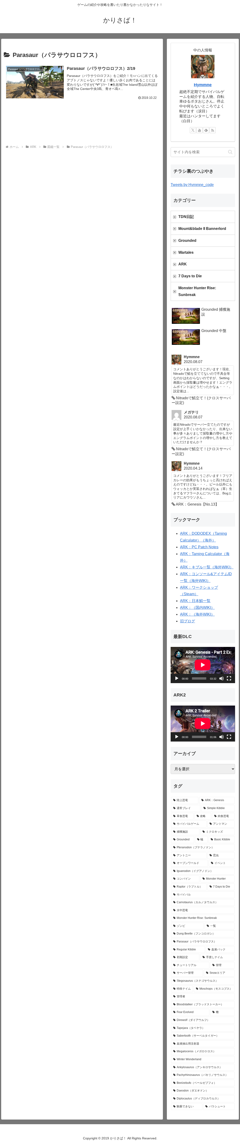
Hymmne (203, 84)
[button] (230, 152)
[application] (203, 665)
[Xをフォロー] (193, 130)
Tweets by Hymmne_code (192, 185)
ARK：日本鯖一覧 (195, 601)
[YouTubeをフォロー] (199, 130)
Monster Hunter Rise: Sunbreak (197, 291)
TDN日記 (186, 217)
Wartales (186, 252)
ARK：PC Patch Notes (199, 547)
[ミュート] (221, 678)
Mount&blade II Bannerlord (202, 229)
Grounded (187, 241)
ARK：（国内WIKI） (197, 608)
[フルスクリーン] (229, 678)
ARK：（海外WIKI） (197, 614)
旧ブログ (187, 621)
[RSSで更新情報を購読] (213, 130)
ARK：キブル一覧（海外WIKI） (206, 567)
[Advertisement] (82, 126)
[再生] (176, 678)
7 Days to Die (190, 276)
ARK (182, 264)
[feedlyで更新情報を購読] (206, 130)
